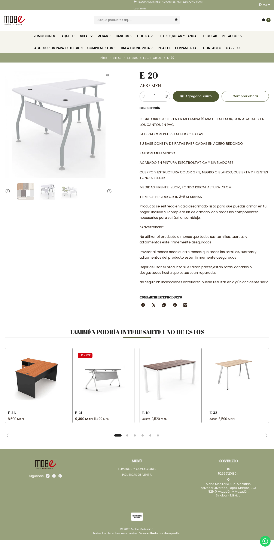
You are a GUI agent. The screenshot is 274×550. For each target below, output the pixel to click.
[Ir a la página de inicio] (14, 20)
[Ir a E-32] (238, 378)
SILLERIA (132, 58)
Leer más (9, 8)
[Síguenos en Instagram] (48, 476)
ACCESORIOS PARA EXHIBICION (58, 48)
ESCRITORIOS (152, 58)
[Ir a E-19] (170, 378)
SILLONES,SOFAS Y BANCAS (178, 36)
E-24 (12, 412)
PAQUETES (68, 36)
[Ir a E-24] (36, 378)
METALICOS (230, 36)
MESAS (102, 36)
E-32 (213, 412)
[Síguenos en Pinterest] (60, 476)
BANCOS (122, 36)
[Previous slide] (8, 191)
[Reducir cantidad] (143, 96)
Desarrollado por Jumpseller (160, 533)
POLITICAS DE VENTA (137, 474)
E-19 (146, 412)
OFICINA (143, 36)
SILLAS (84, 36)
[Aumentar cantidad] (166, 96)
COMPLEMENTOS (100, 48)
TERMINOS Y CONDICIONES (137, 469)
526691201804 (228, 473)
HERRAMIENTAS (186, 48)
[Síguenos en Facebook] (54, 476)
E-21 (78, 412)
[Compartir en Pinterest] (174, 305)
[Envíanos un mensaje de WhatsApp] (265, 541)
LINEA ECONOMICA (135, 48)
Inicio (103, 58)
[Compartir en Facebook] (143, 305)
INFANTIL (164, 48)
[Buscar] (176, 20)
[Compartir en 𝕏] (153, 305)
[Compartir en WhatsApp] (164, 305)
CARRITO (233, 48)
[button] (117, 435)
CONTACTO (212, 48)
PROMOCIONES (43, 36)
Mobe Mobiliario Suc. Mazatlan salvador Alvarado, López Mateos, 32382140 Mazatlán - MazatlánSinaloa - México (228, 490)
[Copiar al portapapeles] (185, 305)
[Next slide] (109, 191)
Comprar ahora (245, 96)
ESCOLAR (210, 36)
